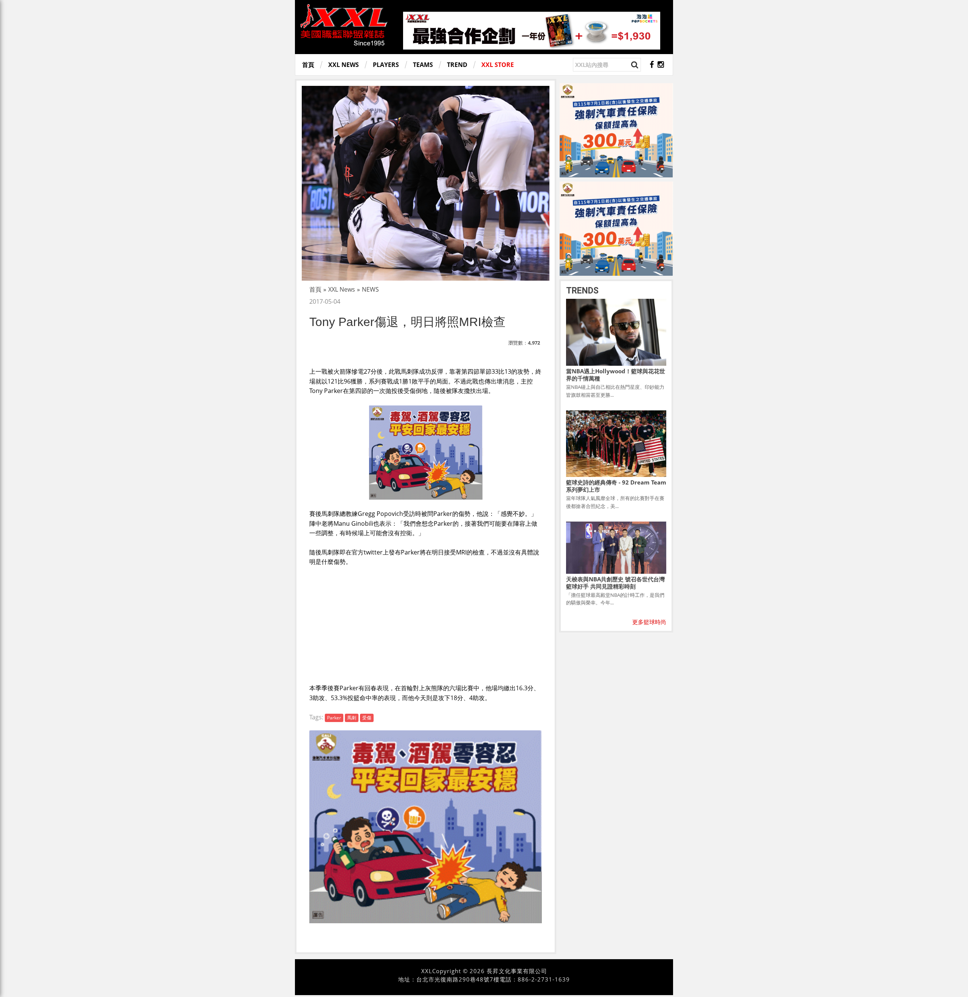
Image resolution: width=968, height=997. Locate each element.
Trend (457, 65)
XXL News (343, 65)
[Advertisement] (425, 623)
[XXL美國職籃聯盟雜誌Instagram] (661, 64)
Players (386, 65)
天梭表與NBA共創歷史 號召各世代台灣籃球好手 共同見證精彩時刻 (615, 582)
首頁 (308, 65)
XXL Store (497, 65)
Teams (423, 65)
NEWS (370, 289)
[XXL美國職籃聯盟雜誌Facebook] (652, 64)
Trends (582, 291)
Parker (334, 717)
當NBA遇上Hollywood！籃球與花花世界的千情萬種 (615, 374)
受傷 (366, 717)
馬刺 (351, 717)
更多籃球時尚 (649, 622)
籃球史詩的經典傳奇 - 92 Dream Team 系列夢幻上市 (616, 485)
